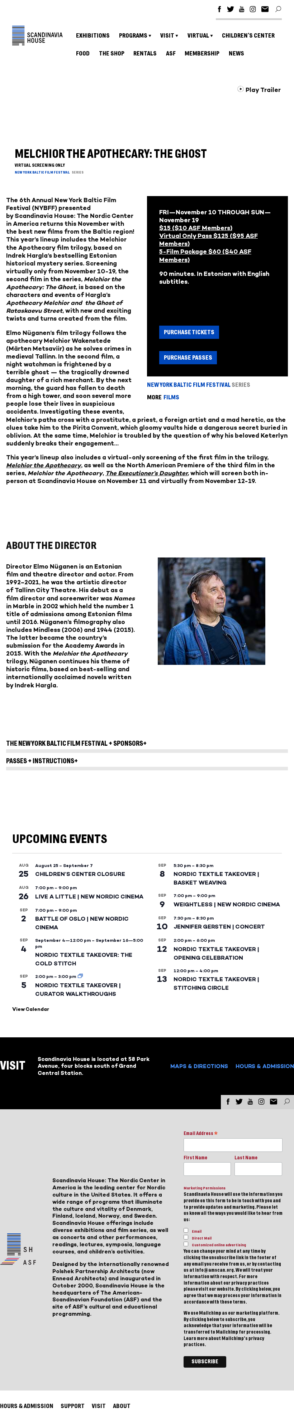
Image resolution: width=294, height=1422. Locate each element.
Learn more (196, 1338)
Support (73, 1406)
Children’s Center (248, 36)
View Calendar (30, 1009)
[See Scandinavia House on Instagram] (252, 10)
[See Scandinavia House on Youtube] (241, 10)
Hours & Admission (265, 1066)
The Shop (111, 53)
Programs (133, 36)
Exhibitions (93, 36)
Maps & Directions (199, 1066)
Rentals (145, 53)
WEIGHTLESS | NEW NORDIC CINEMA (227, 904)
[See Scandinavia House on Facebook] (219, 10)
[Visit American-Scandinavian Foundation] (18, 1262)
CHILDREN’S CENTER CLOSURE (80, 874)
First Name (195, 1157)
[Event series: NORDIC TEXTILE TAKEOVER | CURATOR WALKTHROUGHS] (80, 976)
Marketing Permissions (205, 1188)
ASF (171, 53)
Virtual (198, 36)
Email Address (201, 1134)
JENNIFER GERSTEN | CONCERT (219, 926)
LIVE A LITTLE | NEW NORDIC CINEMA (89, 896)
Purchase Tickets (189, 332)
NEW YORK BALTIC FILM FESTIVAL (42, 172)
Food (83, 53)
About (122, 1406)
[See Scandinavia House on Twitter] (230, 10)
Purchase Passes (188, 358)
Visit (167, 36)
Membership (202, 53)
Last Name (245, 1157)
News (236, 53)
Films (171, 397)
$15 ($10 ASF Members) (195, 228)
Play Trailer (262, 89)
